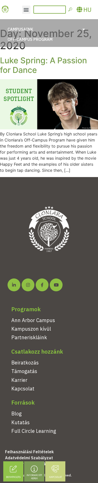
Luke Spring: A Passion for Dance (43, 65)
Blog (16, 413)
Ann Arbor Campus (33, 320)
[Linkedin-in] (14, 284)
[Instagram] (28, 284)
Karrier (19, 380)
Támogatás (24, 371)
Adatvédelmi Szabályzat (29, 457)
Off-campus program (30, 39)
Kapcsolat (22, 388)
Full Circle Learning (33, 431)
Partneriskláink (29, 337)
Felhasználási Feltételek (29, 451)
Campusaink (20, 29)
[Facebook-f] (42, 284)
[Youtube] (56, 284)
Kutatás (20, 422)
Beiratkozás (25, 362)
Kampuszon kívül (31, 328)
